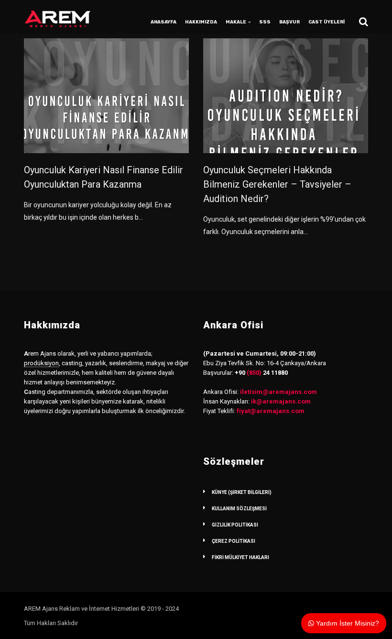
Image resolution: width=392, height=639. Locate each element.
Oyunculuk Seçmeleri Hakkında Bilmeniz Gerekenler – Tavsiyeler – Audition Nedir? (277, 184)
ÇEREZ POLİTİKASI (233, 541)
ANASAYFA (163, 22)
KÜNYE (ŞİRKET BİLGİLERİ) (242, 492)
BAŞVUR (289, 22)
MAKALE (236, 22)
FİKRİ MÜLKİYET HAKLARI (240, 557)
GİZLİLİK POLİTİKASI (235, 524)
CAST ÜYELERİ (326, 22)
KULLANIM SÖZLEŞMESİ (239, 508)
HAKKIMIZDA (201, 22)
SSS (265, 22)
